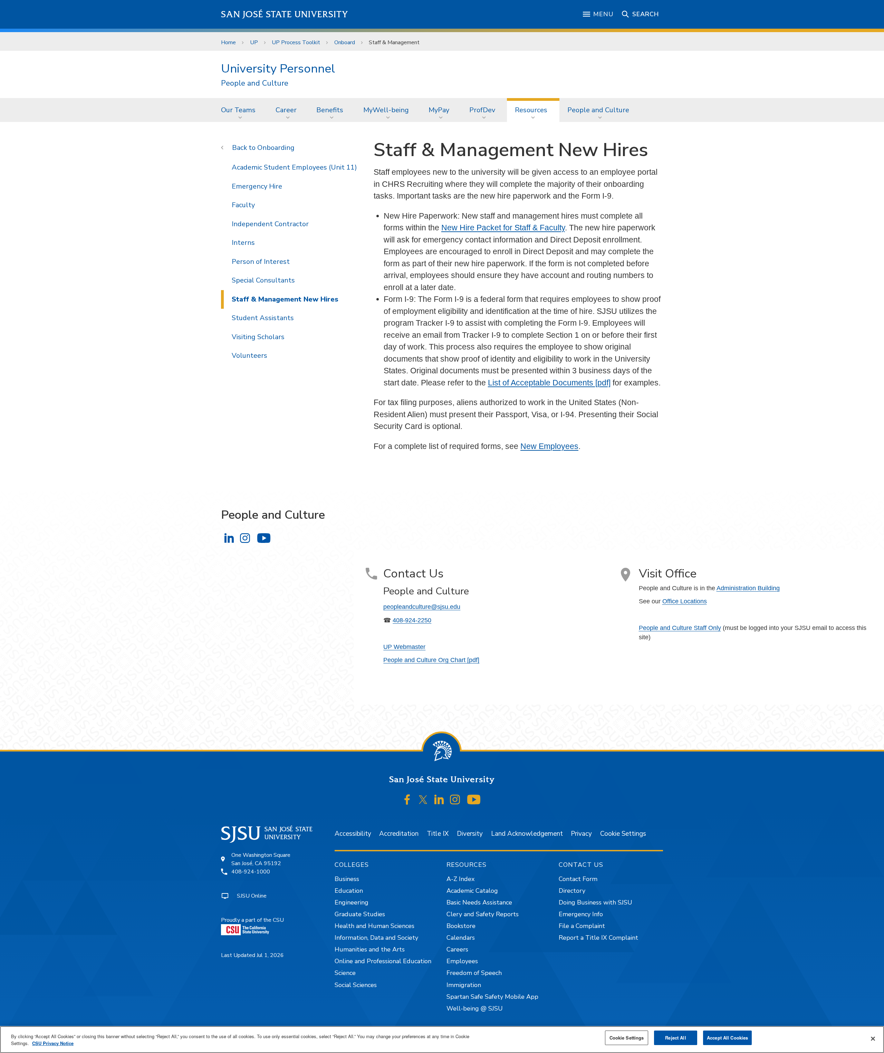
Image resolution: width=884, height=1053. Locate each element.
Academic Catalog (472, 891)
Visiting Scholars (258, 337)
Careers (457, 949)
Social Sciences (356, 985)
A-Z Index (460, 879)
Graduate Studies (360, 914)
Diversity (470, 833)
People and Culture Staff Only (680, 627)
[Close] (873, 1038)
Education (349, 891)
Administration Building (748, 588)
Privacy (581, 833)
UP (254, 42)
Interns (243, 242)
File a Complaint (582, 926)
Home (228, 42)
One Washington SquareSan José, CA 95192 (260, 859)
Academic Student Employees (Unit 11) (294, 167)
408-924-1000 (250, 871)
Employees (462, 961)
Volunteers (249, 355)
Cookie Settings (623, 833)
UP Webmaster (404, 646)
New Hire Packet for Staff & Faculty (503, 227)
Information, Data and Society (376, 938)
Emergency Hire (257, 186)
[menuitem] (240, 110)
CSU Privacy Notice (53, 1043)
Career (286, 110)
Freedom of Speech (474, 973)
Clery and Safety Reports (482, 914)
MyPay (439, 110)
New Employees (549, 446)
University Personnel (278, 68)
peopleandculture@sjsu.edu (421, 606)
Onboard (344, 42)
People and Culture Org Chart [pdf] (431, 660)
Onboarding (276, 147)
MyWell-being (386, 110)
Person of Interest (261, 261)
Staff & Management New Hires (285, 299)
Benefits (329, 110)
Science (345, 973)
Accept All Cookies (727, 1037)
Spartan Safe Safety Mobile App (492, 997)
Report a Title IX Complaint (598, 938)
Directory (572, 891)
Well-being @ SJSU (474, 1008)
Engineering (351, 902)
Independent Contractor (270, 224)
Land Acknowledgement (527, 833)
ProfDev (482, 110)
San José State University (284, 14)
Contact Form (578, 879)
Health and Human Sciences (374, 926)
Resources (531, 110)
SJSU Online (252, 896)
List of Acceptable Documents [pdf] (549, 382)
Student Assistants (263, 318)
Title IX (438, 833)
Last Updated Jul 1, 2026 (252, 955)
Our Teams (238, 110)
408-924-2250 (412, 620)
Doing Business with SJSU (595, 902)
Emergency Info (581, 914)
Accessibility (353, 833)
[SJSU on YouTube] (473, 799)
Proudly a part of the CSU (252, 920)
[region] (442, 1039)
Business (347, 879)
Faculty (243, 205)
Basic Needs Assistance (479, 902)
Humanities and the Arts (370, 949)
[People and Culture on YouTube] (264, 538)
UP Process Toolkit (296, 42)
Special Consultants (263, 280)
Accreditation (399, 833)
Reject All (675, 1037)
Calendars (460, 938)
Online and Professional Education (383, 961)
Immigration (463, 985)
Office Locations (684, 601)
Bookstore (460, 926)
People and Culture (254, 83)
